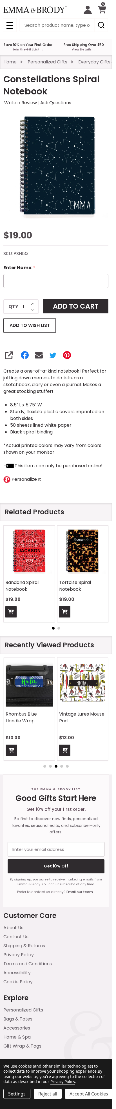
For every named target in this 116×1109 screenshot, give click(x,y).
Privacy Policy (18, 954)
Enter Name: (19, 267)
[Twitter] (53, 355)
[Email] (39, 355)
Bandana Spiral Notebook (22, 585)
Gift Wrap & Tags (22, 1046)
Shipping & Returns (24, 945)
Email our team (80, 891)
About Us (13, 927)
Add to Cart (76, 306)
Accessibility (17, 972)
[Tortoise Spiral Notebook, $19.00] (83, 551)
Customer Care (29, 915)
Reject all (47, 1094)
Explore (15, 997)
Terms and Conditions (27, 963)
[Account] (87, 9)
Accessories (16, 1028)
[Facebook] (25, 355)
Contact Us (15, 936)
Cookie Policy (18, 982)
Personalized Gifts (23, 1010)
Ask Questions (55, 102)
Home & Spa (17, 1037)
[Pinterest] (67, 355)
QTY (13, 306)
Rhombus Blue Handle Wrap (21, 717)
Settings (17, 1094)
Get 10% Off (56, 866)
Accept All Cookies (89, 1094)
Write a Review (20, 102)
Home (10, 62)
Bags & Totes (17, 1019)
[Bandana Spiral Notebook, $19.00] (29, 551)
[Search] (101, 25)
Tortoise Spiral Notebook (75, 585)
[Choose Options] (11, 750)
